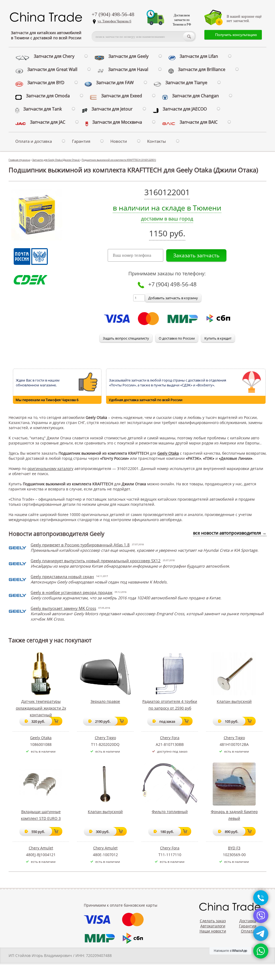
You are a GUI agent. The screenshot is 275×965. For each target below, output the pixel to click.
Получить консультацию (236, 35)
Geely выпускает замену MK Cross (63, 608)
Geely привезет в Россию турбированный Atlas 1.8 (80, 544)
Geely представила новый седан (62, 576)
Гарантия (81, 141)
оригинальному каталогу (50, 468)
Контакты (156, 141)
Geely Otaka (168, 453)
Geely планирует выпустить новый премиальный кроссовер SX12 (96, 560)
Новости (118, 141)
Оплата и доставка (33, 141)
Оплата (248, 931)
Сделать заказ (213, 920)
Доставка (247, 920)
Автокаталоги (212, 925)
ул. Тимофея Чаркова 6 (114, 21)
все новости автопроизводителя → (229, 533)
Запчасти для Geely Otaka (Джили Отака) (56, 160)
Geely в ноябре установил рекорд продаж (72, 592)
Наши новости (213, 931)
